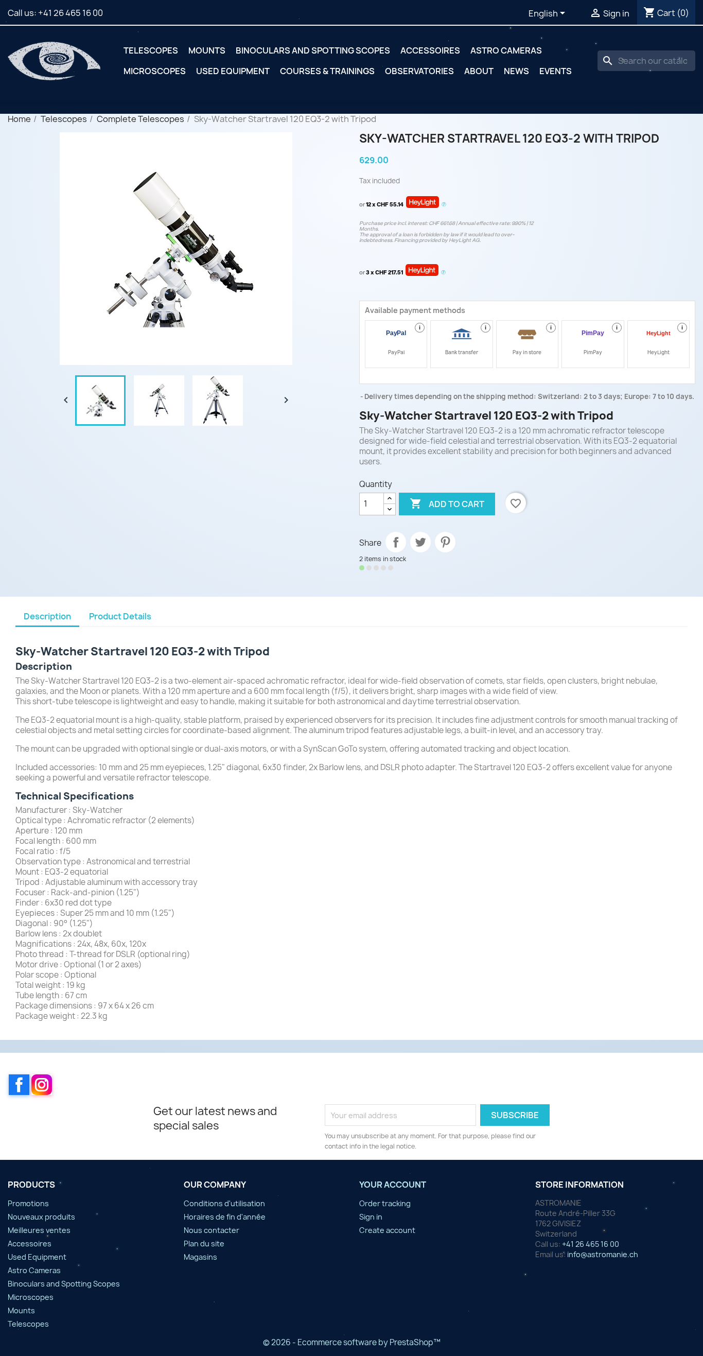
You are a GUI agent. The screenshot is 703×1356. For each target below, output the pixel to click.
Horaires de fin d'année (225, 1217)
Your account (392, 1184)
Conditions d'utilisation (224, 1203)
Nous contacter (211, 1230)
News (516, 71)
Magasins (200, 1257)
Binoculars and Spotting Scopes (313, 50)
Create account (387, 1230)
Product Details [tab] (120, 616)
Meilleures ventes (39, 1230)
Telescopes (151, 50)
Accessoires (430, 50)
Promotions (28, 1203)
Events (555, 71)
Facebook (19, 1084)
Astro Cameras (506, 50)
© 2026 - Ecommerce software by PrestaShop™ (352, 1342)
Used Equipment (233, 71)
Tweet (420, 542)
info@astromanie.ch (602, 1254)
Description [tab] (47, 616)
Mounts (206, 50)
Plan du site (204, 1243)
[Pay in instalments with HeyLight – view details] (444, 205)
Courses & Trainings (327, 71)
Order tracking (385, 1203)
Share (395, 542)
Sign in (370, 1217)
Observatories (419, 71)
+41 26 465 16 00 (70, 13)
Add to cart (447, 503)
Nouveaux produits (41, 1217)
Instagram (41, 1084)
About (479, 71)
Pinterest (445, 542)
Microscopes (155, 71)
